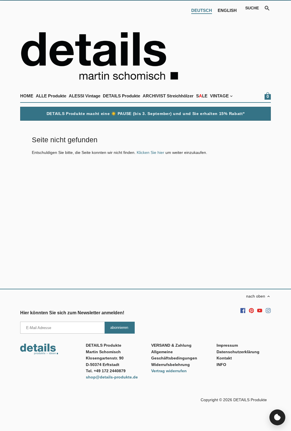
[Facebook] (243, 310)
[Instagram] (268, 310)
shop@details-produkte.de (112, 377)
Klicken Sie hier (150, 152)
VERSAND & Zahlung (171, 345)
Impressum (227, 345)
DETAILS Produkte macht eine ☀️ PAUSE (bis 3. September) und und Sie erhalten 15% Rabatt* (146, 113)
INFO (221, 364)
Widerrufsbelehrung (170, 364)
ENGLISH (227, 10)
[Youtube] (259, 310)
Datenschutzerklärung (238, 352)
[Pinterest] (251, 310)
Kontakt (224, 358)
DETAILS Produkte (250, 399)
